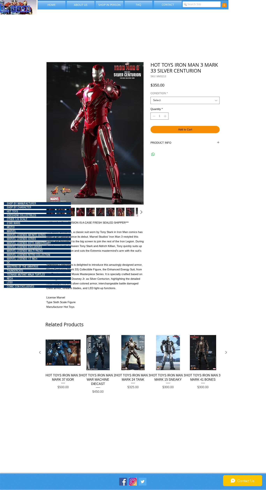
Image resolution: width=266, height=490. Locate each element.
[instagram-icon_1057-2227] (133, 482)
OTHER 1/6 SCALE (17, 219)
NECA (10, 278)
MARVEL (11, 231)
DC (8, 262)
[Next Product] (226, 352)
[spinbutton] (159, 116)
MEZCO (11, 227)
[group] (133, 367)
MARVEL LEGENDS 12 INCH (22, 258)
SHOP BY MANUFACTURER (21, 203)
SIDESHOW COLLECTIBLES (21, 215)
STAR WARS (13, 223)
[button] (224, 4)
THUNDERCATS (15, 270)
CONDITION (159, 93)
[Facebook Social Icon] (123, 482)
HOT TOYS (12, 211)
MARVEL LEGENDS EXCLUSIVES (24, 247)
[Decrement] (153, 116)
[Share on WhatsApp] (153, 154)
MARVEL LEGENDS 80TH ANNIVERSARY (29, 243)
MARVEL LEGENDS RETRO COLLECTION (28, 255)
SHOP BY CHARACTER (19, 207)
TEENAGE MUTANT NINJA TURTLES (26, 274)
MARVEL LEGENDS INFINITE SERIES (26, 235)
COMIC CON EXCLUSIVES (20, 286)
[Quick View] (63, 352)
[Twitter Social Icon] (142, 482)
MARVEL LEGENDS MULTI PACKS (25, 250)
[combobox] (185, 100)
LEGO (10, 282)
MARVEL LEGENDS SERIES (21, 239)
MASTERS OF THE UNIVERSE (22, 266)
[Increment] (165, 116)
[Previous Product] (40, 352)
